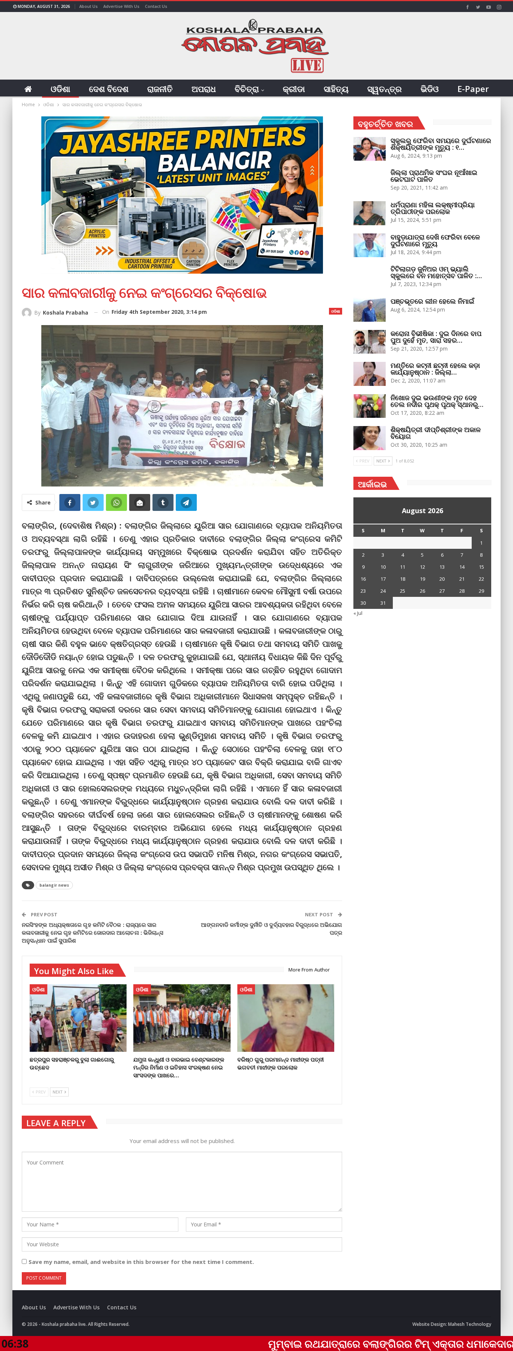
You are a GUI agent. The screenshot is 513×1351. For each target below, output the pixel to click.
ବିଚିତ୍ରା (247, 88)
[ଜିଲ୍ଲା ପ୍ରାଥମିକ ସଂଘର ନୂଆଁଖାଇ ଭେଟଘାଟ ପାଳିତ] (369, 181)
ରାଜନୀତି (160, 88)
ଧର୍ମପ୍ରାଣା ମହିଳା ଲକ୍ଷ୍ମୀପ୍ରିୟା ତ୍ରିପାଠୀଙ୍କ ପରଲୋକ (433, 208)
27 (442, 590)
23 (363, 590)
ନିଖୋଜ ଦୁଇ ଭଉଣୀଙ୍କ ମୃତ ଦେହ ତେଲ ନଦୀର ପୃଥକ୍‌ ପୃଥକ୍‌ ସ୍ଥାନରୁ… (437, 401)
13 (442, 566)
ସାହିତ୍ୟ (336, 88)
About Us (88, 6)
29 (481, 590)
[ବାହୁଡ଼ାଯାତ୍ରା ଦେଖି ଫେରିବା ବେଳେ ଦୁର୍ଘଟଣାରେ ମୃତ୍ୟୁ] (369, 245)
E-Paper (473, 88)
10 (383, 566)
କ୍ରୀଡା (294, 88)
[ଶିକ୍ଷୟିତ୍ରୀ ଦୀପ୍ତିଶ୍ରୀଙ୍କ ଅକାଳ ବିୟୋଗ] (369, 438)
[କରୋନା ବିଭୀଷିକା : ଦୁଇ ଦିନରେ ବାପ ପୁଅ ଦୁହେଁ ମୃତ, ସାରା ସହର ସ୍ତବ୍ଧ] (369, 342)
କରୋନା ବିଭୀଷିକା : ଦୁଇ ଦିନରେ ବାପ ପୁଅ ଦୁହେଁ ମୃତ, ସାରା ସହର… (436, 337)
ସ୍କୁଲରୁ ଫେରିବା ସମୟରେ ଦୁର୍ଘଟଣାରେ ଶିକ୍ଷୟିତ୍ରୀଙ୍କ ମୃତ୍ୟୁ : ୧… (441, 144)
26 (422, 590)
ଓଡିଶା (60, 88)
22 (481, 578)
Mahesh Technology (469, 1324)
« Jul (357, 613)
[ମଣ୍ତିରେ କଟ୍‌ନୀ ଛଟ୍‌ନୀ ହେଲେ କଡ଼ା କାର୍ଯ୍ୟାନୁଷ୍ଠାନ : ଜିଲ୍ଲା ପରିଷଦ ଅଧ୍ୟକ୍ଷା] (369, 374)
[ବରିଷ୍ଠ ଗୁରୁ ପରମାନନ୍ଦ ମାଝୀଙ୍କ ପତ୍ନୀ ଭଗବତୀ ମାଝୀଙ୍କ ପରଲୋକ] (285, 1018)
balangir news (54, 885)
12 (422, 566)
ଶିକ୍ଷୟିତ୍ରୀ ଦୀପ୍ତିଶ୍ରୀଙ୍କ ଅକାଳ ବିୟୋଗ (436, 433)
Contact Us (156, 6)
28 (462, 590)
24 (383, 590)
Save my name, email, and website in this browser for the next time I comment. (141, 1261)
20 (442, 578)
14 (462, 566)
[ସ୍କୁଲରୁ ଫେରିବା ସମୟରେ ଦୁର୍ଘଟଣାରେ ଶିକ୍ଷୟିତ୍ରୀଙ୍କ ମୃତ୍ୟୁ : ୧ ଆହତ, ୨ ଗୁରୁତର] (369, 149)
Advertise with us (121, 6)
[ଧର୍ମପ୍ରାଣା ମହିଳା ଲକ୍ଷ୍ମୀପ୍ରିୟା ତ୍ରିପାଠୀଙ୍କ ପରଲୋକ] (369, 213)
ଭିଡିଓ (430, 88)
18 (402, 578)
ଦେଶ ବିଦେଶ (108, 88)
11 (402, 566)
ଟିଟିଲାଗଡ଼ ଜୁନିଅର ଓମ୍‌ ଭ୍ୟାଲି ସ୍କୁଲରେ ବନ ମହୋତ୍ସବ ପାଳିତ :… (436, 272)
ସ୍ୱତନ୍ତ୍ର (384, 88)
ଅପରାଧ (204, 88)
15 (481, 566)
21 (462, 578)
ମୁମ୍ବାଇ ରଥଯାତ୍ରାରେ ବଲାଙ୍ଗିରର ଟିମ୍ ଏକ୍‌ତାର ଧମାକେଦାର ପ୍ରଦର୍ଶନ (347, 1343)
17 (383, 578)
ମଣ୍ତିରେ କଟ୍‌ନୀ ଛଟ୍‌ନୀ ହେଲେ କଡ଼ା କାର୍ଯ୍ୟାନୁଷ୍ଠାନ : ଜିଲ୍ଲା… (435, 369)
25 (402, 590)
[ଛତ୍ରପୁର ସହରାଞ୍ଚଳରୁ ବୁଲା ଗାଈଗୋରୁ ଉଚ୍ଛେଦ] (78, 1018)
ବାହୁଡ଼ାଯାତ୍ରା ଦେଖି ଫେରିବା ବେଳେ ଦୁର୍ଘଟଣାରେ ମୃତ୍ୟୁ (435, 240)
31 (383, 602)
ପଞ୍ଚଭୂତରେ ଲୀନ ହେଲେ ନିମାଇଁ (432, 301)
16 (363, 578)
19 (422, 578)
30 (363, 602)
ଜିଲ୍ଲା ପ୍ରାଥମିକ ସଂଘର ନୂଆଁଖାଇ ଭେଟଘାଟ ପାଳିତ (434, 176)
